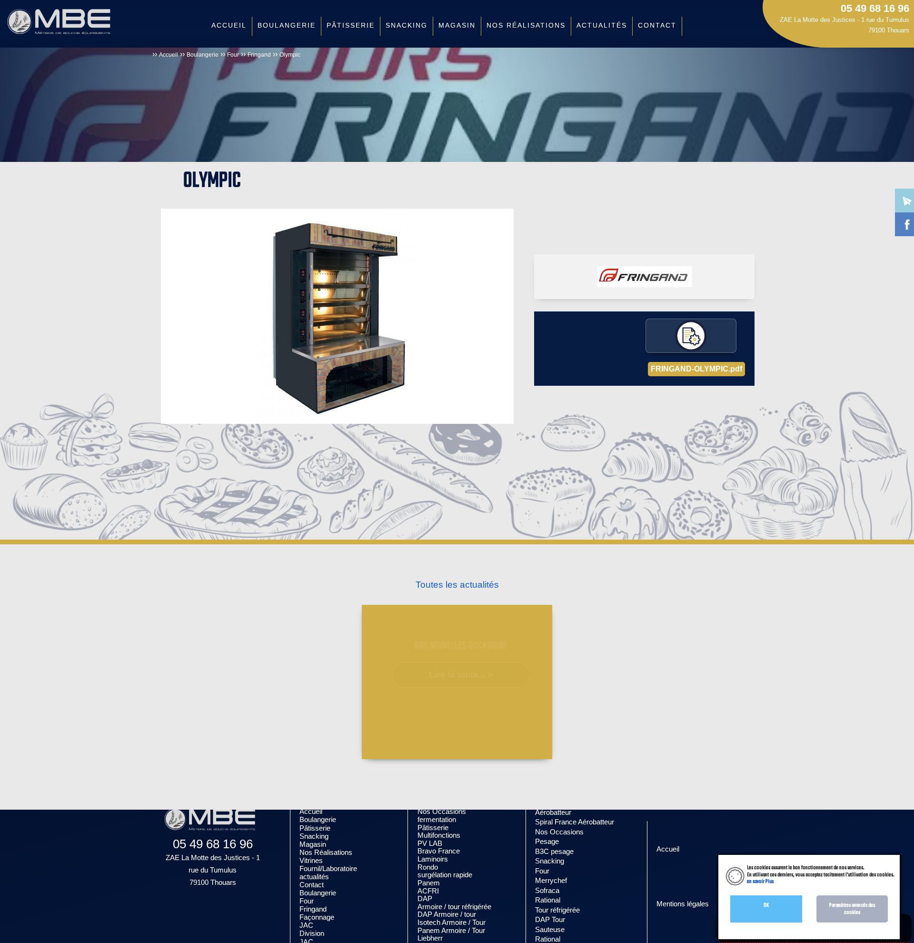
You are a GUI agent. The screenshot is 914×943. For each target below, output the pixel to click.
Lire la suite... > (461, 674)
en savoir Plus (760, 881)
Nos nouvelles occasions (460, 646)
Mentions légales (682, 904)
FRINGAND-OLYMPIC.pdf (696, 369)
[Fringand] (644, 276)
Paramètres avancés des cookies (852, 908)
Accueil (168, 54)
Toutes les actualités (457, 585)
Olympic (289, 54)
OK (766, 905)
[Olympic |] (337, 316)
